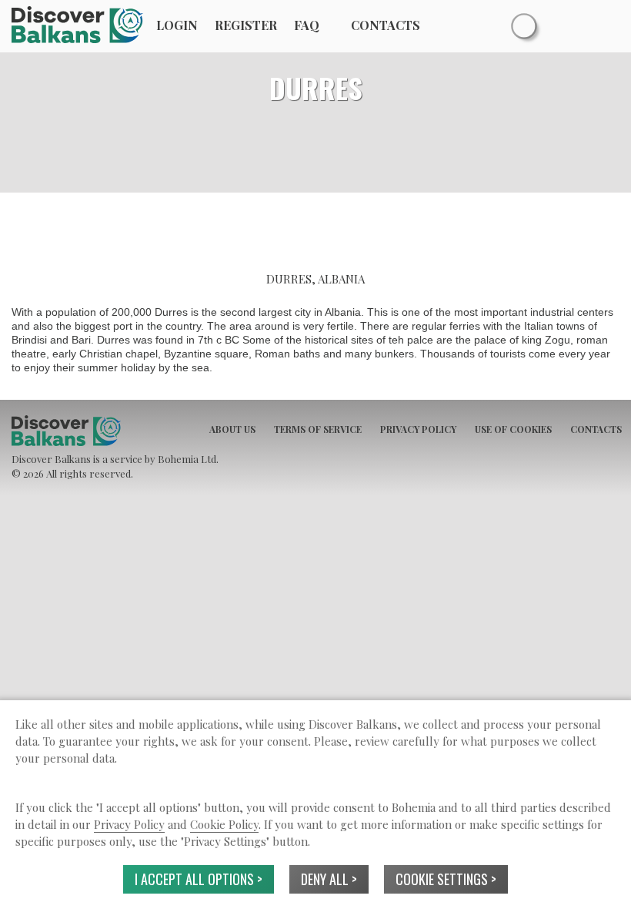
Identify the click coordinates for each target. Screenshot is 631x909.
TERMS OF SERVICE (318, 429)
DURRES (315, 87)
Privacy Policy (129, 824)
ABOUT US (232, 429)
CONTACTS (596, 429)
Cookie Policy (224, 824)
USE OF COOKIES (513, 429)
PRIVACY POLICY (418, 429)
